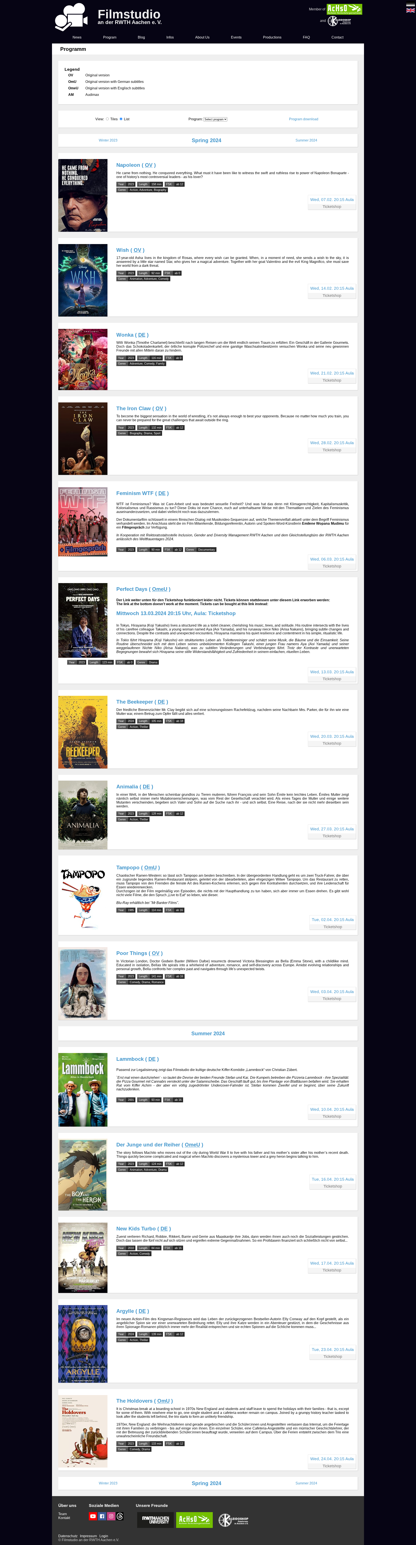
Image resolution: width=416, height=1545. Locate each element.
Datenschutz (68, 1536)
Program (109, 37)
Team (62, 1514)
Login (103, 1536)
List (126, 119)
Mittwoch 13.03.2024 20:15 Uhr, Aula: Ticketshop (176, 613)
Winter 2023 (108, 140)
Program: (195, 119)
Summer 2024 (306, 140)
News (77, 37)
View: (112, 119)
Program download (303, 119)
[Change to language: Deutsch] (410, 5)
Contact (337, 37)
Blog (141, 37)
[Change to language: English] (410, 11)
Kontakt (64, 1518)
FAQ (306, 37)
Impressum (88, 1536)
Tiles (114, 119)
